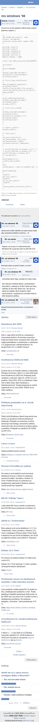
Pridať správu (31, 317)
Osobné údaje (29, 716)
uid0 (30, 258)
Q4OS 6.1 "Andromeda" (13, 521)
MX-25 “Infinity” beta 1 (12, 498)
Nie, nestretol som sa (12, 687)
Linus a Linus (8, 443)
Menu (30, 2)
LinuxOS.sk (9, 2)
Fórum (12, 7)
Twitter (22, 205)
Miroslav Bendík (26, 300)
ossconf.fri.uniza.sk (13, 644)
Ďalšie (18, 651)
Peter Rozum (27, 223)
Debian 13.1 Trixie (10, 550)
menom (18, 470)
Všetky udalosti (19, 655)
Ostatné (20, 7)
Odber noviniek (19, 718)
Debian (3, 268)
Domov (4, 7)
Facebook (9, 205)
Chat (2, 312)
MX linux (9, 512)
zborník (18, 640)
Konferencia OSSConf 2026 (14, 360)
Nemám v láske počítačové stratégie (18, 695)
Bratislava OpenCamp (14, 435)
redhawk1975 (20, 447)
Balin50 (18, 586)
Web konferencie (12, 394)
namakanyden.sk (12, 351)
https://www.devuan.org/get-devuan (19, 489)
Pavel (17, 525)
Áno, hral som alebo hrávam (15, 679)
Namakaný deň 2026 (11, 324)
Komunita (10, 354)
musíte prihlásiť (25, 216)
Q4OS (31, 528)
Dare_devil (28, 21)
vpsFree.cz (27, 720)
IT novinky (10, 613)
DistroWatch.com (12, 541)
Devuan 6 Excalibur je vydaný (16, 466)
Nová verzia (11, 493)
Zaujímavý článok (13, 461)
